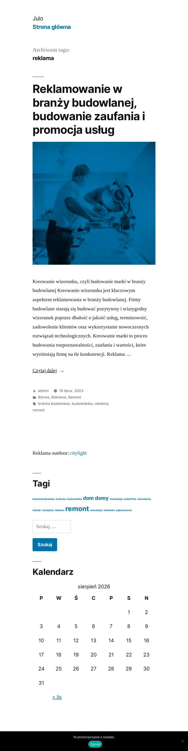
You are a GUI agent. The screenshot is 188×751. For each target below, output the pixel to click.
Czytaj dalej (48, 370)
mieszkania (144, 499)
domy (102, 498)
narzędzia (48, 510)
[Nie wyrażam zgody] (182, 741)
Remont (74, 397)
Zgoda (95, 744)
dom (88, 498)
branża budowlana (54, 403)
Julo (38, 18)
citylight (78, 453)
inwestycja (116, 499)
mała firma (130, 499)
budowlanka (82, 403)
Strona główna (52, 26)
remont (39, 410)
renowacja (96, 510)
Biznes (43, 397)
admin (43, 391)
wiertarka (109, 510)
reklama (101, 403)
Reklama (58, 397)
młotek (37, 510)
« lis (57, 697)
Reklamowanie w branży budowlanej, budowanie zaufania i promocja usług (89, 109)
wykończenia (124, 510)
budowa (61, 499)
